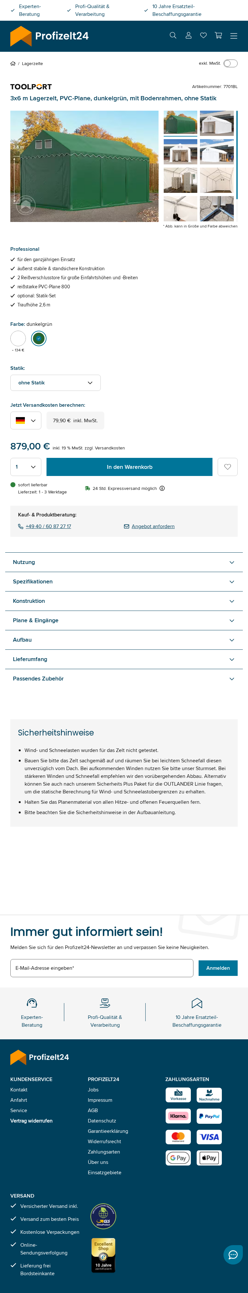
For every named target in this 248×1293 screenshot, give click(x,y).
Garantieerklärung (108, 1131)
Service (18, 1110)
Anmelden (218, 968)
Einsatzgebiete (104, 1172)
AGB (93, 1110)
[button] (218, 35)
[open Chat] (233, 1255)
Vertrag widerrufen (31, 1120)
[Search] (173, 36)
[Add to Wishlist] (228, 467)
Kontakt (18, 1089)
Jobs (93, 1089)
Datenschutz (102, 1120)
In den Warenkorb (129, 467)
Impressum (100, 1100)
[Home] (14, 63)
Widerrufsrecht (104, 1141)
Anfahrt (18, 1100)
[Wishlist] (203, 36)
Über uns (98, 1162)
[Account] (188, 36)
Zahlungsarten (104, 1151)
